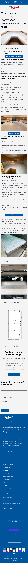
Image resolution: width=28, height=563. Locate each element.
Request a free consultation (14, 56)
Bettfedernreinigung (8, 500)
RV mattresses (6, 470)
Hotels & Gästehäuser (8, 476)
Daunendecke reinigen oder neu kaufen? (13, 503)
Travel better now (14, 133)
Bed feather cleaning (8, 464)
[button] (2, 7)
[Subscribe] (23, 525)
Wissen (4, 482)
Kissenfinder (6, 515)
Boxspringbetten (7, 473)
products (9, 445)
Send (5, 410)
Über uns (5, 461)
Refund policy (23, 556)
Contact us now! (14, 374)
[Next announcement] (25, 2)
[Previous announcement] (2, 2)
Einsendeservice (7, 512)
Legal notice (14, 560)
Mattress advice (6, 467)
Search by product (7, 455)
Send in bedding (7, 458)
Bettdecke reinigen (7, 497)
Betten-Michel (8, 556)
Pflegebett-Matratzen (8, 479)
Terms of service (13, 558)
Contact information (7, 488)
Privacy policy (6, 558)
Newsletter (5, 485)
